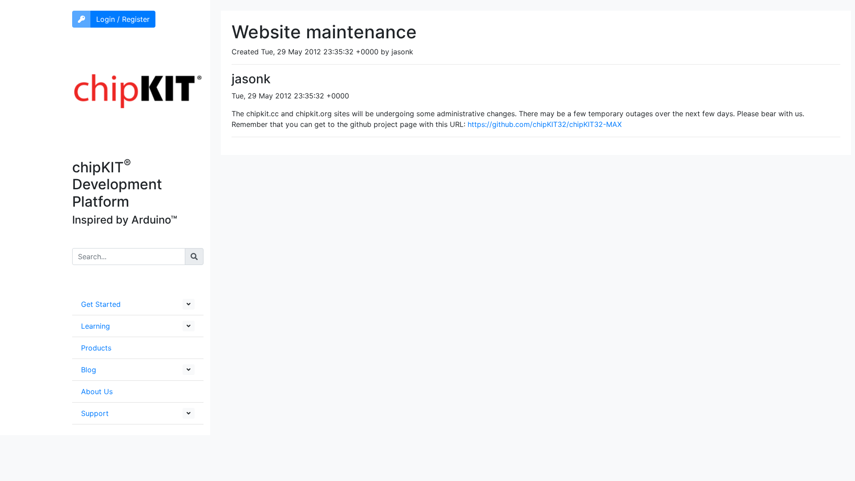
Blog (88, 369)
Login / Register (123, 19)
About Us (97, 391)
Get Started (101, 304)
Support (95, 413)
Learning (95, 326)
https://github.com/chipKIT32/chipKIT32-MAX (545, 124)
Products (96, 347)
